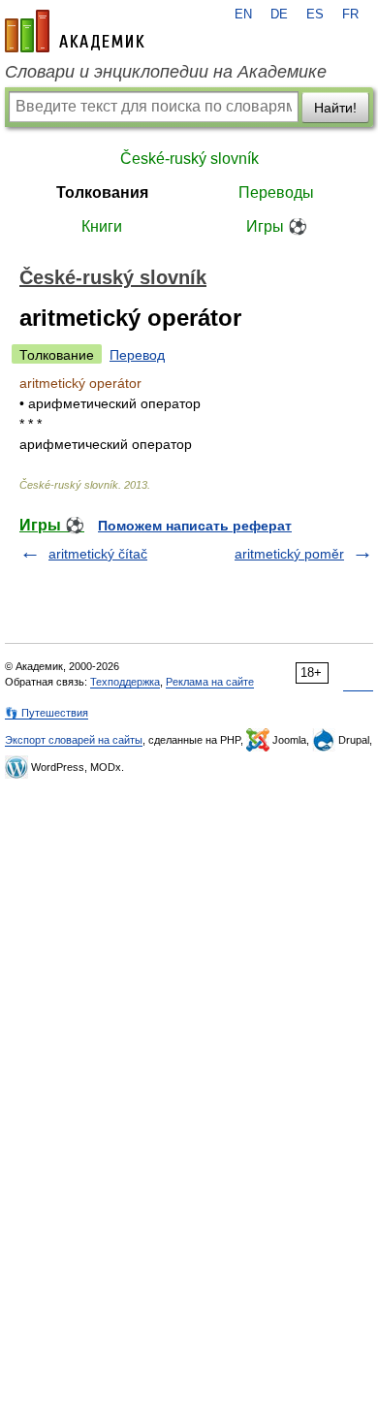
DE (279, 14)
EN (243, 14)
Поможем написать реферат (195, 525)
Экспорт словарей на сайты (73, 740)
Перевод (137, 355)
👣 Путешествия (46, 713)
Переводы (276, 192)
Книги (101, 226)
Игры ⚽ (276, 226)
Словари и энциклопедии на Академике (166, 71)
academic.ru (74, 31)
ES (315, 14)
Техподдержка (125, 682)
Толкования (102, 192)
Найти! (335, 107)
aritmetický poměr (289, 553)
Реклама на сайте (210, 682)
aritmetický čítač (97, 553)
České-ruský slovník (189, 158)
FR (350, 14)
